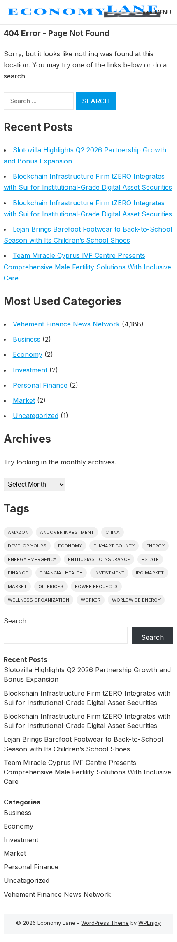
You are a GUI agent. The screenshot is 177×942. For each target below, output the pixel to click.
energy (155, 546)
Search (15, 621)
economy (70, 546)
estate (150, 559)
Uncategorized (35, 415)
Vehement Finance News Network (66, 324)
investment (109, 573)
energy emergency (32, 559)
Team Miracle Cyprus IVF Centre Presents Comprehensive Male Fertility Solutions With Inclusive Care (87, 266)
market (17, 586)
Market (24, 400)
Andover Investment (67, 532)
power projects (96, 586)
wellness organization (38, 600)
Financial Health (61, 573)
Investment (30, 370)
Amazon (18, 532)
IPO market (150, 573)
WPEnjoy (149, 922)
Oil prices (50, 586)
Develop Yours (27, 546)
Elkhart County (114, 546)
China (112, 532)
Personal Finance (40, 385)
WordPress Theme (105, 922)
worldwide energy (136, 600)
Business (26, 339)
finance (18, 573)
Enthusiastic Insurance (99, 559)
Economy (27, 354)
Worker (90, 600)
